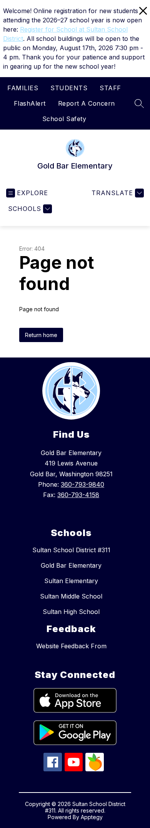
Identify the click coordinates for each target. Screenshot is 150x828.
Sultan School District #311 (71, 550)
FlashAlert (30, 103)
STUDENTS (68, 88)
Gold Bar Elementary (71, 565)
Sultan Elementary (71, 581)
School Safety (64, 119)
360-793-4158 (78, 495)
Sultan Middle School (71, 596)
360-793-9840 (82, 484)
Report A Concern (86, 103)
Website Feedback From (71, 646)
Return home (41, 335)
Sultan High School (71, 612)
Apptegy (92, 817)
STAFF (110, 88)
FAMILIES (22, 88)
